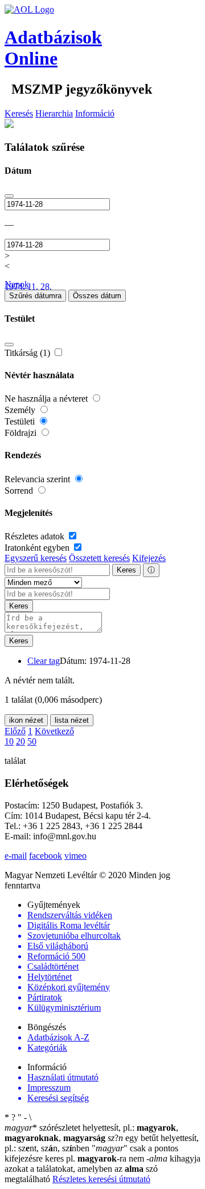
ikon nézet (26, 720)
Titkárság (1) (28, 353)
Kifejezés (149, 558)
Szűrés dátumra (35, 295)
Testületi (21, 421)
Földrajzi (22, 433)
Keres (126, 570)
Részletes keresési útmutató (101, 1179)
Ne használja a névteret (47, 398)
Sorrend (20, 490)
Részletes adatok (36, 536)
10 (9, 741)
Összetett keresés (99, 558)
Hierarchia (54, 113)
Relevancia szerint (38, 479)
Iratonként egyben (38, 548)
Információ (94, 113)
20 (20, 741)
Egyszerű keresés (36, 558)
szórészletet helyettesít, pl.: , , (91, 1133)
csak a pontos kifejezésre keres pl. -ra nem (91, 1153)
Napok (17, 284)
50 (31, 741)
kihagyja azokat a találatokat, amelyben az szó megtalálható (102, 1169)
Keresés (19, 113)
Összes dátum (97, 295)
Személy (21, 410)
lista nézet (72, 720)
